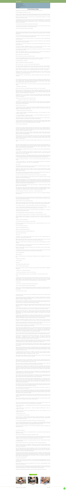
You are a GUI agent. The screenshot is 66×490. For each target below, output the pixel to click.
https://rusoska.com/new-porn (19, 4)
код (19, 1)
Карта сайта (48, 487)
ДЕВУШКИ (44, 1)
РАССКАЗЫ (48, 1)
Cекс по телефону (23, 487)
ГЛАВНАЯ (41, 1)
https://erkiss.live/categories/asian (19, 3)
